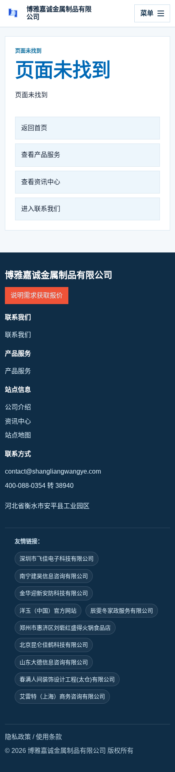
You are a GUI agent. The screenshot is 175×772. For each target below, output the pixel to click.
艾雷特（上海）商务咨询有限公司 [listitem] (62, 696)
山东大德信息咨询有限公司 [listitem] (54, 662)
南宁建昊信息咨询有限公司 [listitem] (54, 576)
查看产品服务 (40, 154)
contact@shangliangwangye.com (53, 471)
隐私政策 (18, 736)
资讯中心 (18, 421)
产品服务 (18, 371)
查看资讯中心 (40, 181)
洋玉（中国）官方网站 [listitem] (48, 610)
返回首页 (34, 127)
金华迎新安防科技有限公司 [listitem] (54, 593)
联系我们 (18, 334)
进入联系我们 (40, 208)
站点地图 (18, 435)
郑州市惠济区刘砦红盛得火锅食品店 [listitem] (65, 627)
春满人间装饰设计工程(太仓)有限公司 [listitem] (67, 679)
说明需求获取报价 (37, 295)
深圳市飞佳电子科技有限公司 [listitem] (57, 558)
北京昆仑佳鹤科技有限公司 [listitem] (54, 645)
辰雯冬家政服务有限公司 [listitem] (121, 610)
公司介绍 (18, 407)
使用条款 (49, 736)
